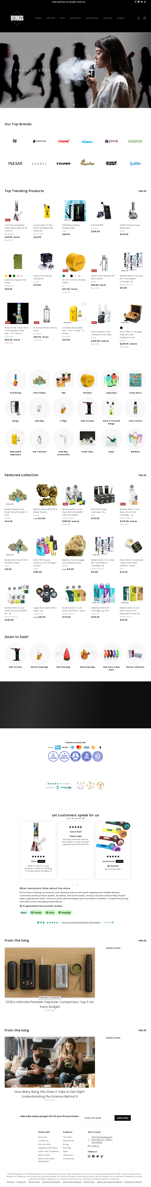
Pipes (65, 1151)
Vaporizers (68, 1155)
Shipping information (48, 1148)
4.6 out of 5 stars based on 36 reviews (81, 922)
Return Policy (44, 1155)
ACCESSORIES (92, 18)
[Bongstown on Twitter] (97, 1156)
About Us (42, 1137)
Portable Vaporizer (50, 998)
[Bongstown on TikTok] (102, 1156)
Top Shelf (67, 1137)
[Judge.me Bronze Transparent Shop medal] (90, 785)
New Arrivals (68, 1140)
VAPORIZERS (75, 18)
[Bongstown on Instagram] (89, 1156)
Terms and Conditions (48, 1151)
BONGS (38, 18)
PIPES (62, 18)
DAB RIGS (50, 18)
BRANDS (121, 18)
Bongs (66, 1144)
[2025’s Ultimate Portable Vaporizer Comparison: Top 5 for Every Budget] (50, 972)
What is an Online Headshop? (46, 1159)
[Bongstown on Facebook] (93, 1156)
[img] (38, 827)
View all (142, 191)
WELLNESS (107, 18)
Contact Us (43, 1140)
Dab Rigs (67, 1148)
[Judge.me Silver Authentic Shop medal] (80, 785)
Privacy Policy (44, 1144)
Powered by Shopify (133, 1182)
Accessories (68, 1158)
